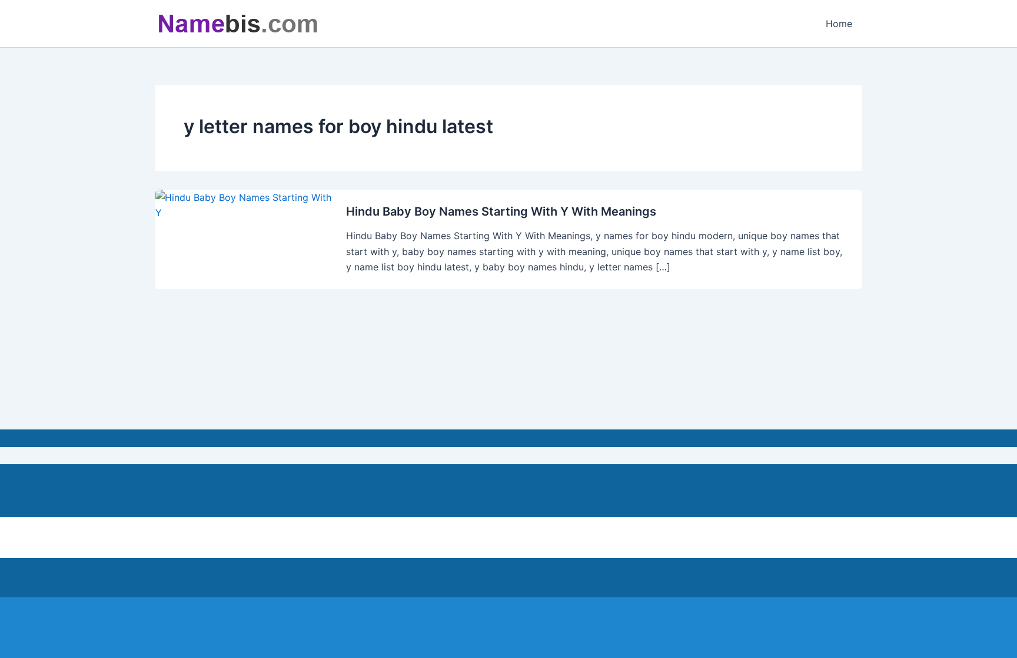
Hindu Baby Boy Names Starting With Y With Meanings (501, 211)
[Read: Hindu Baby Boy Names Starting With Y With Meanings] (243, 204)
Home (839, 23)
